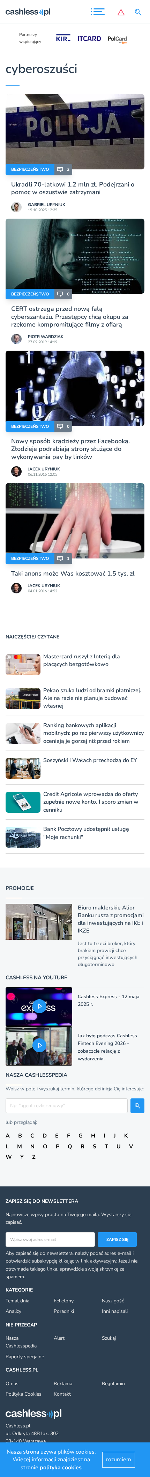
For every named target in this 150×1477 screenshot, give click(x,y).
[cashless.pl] (28, 12)
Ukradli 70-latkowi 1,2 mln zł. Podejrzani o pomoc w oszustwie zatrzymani (72, 188)
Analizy (13, 1311)
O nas (12, 1383)
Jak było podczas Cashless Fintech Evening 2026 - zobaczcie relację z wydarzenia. (107, 1047)
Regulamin (113, 1383)
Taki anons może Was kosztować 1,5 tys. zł (73, 573)
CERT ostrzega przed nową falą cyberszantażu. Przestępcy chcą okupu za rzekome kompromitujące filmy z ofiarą (69, 317)
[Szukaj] (139, 12)
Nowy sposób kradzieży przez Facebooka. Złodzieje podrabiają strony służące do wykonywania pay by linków (70, 449)
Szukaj (109, 1338)
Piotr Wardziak (45, 336)
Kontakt (62, 1394)
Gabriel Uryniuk (46, 204)
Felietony (64, 1300)
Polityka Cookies (24, 1394)
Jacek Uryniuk (44, 469)
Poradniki (64, 1311)
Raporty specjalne (25, 1356)
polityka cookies (61, 1467)
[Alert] (121, 12)
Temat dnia (17, 1300)
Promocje (20, 888)
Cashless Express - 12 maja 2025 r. (109, 1000)
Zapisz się (117, 1239)
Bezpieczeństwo (30, 169)
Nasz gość (113, 1300)
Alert (59, 1338)
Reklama (63, 1383)
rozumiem (118, 1459)
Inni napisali (115, 1311)
